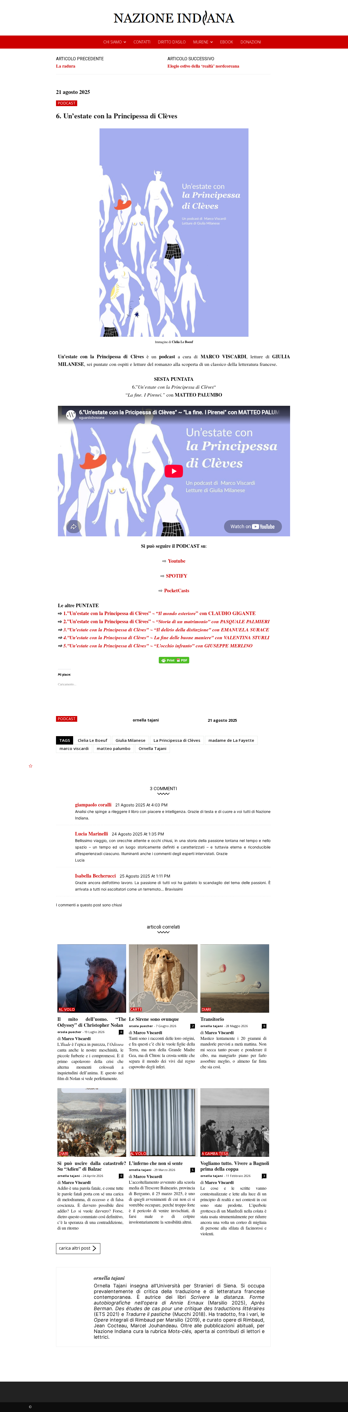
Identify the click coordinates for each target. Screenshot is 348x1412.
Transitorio (212, 1018)
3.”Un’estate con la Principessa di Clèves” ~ (166, 629)
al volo (67, 1009)
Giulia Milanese (130, 740)
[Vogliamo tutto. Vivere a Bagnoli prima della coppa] (234, 1122)
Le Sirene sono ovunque (154, 1018)
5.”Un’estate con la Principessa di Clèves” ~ (158, 645)
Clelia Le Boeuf (92, 740)
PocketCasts (176, 590)
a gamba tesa (215, 1153)
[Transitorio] (234, 978)
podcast (67, 103)
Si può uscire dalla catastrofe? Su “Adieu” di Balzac (91, 1166)
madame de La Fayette (231, 740)
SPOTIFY (176, 575)
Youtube (176, 560)
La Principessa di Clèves (177, 740)
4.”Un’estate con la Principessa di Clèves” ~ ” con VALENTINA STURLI (166, 637)
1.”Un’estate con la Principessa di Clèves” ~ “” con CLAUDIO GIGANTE (159, 613)
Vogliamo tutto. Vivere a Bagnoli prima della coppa (234, 1166)
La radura (65, 66)
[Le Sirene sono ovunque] (163, 978)
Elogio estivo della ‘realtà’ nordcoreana (203, 66)
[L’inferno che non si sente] (163, 1122)
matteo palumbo (113, 748)
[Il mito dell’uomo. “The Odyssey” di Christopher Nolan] (91, 978)
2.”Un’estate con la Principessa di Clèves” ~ (166, 621)
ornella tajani (146, 720)
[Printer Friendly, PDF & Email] (174, 663)
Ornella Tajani (152, 748)
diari (206, 1009)
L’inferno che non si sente (156, 1163)
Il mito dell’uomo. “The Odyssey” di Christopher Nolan (91, 1021)
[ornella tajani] (75, 1307)
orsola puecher (69, 1032)
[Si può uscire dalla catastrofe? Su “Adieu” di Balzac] (91, 1122)
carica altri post (74, 1248)
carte (136, 1009)
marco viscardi (74, 748)
